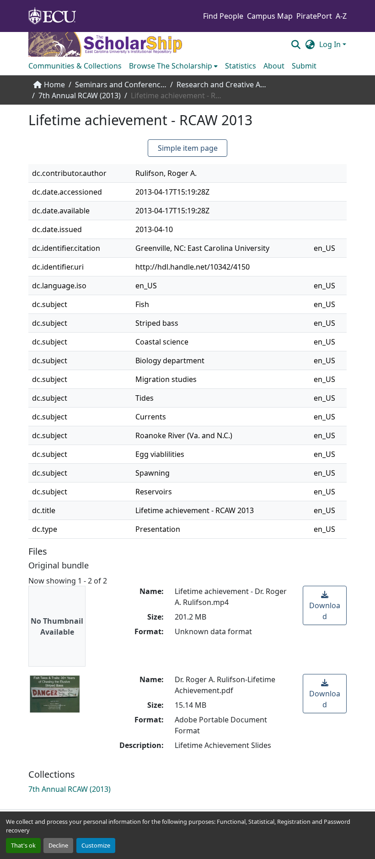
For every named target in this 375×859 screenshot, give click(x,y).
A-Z (341, 16)
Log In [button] (331, 44)
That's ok (23, 845)
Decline (58, 845)
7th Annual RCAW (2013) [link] (79, 95)
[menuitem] (173, 66)
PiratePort (314, 16)
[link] (325, 605)
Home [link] (54, 85)
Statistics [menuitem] (240, 66)
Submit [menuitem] (304, 66)
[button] (295, 44)
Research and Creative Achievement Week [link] (222, 85)
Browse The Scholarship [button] (170, 66)
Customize (95, 845)
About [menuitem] (273, 66)
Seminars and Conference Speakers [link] (120, 85)
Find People (223, 16)
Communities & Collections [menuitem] (75, 66)
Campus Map (270, 16)
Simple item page (188, 148)
